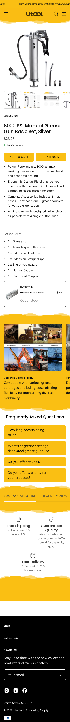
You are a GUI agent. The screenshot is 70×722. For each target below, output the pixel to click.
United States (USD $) (16, 702)
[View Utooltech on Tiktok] (16, 690)
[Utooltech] (35, 14)
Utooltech (19, 710)
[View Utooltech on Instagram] (7, 690)
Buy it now (51, 156)
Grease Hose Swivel (32, 292)
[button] (55, 14)
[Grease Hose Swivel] (12, 294)
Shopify (44, 710)
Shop (7, 625)
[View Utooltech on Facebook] (25, 690)
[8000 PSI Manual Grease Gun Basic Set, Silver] (12, 100)
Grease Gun (11, 115)
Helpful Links (11, 638)
